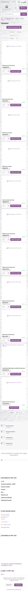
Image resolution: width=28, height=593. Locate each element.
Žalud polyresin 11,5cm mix (8, 401)
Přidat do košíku (15, 71)
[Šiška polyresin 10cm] (14, 120)
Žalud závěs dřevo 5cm (7, 99)
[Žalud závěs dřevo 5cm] (14, 86)
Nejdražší (19, 32)
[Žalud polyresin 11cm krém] (14, 53)
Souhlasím (18, 585)
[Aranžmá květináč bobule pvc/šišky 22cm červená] (14, 355)
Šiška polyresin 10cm (7, 132)
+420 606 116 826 (5, 2)
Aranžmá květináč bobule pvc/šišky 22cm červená (13, 368)
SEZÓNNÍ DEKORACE (9, 18)
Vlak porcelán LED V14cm (8, 200)
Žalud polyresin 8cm (7, 166)
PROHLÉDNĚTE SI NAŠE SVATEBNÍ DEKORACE (14, 454)
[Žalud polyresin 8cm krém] (14, 288)
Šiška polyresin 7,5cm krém (8, 233)
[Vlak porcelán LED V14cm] (14, 187)
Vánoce (17, 18)
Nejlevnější (12, 32)
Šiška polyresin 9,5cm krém (8, 267)
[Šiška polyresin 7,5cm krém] (14, 221)
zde (20, 589)
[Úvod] (6, 8)
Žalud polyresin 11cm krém (8, 65)
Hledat (24, 14)
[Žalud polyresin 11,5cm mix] (14, 389)
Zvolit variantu (14, 407)
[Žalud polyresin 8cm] (14, 154)
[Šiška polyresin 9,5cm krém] (14, 254)
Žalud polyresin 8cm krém (8, 300)
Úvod (2, 18)
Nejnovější (4, 32)
